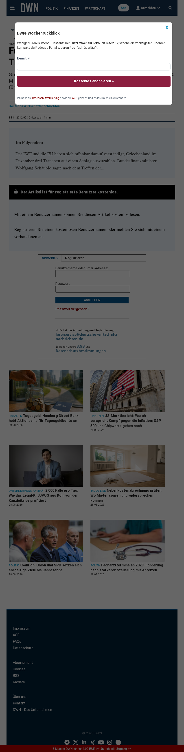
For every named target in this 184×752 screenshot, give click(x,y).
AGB (74, 98)
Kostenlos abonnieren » (94, 81)
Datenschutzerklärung (45, 98)
